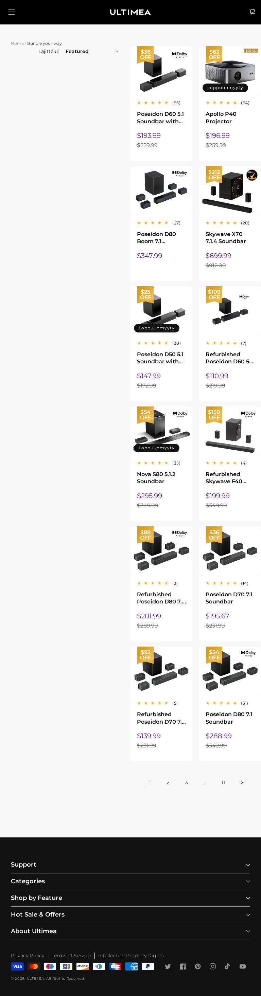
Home (17, 43)
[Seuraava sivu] (241, 782)
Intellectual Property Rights (131, 956)
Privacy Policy (28, 956)
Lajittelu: (48, 51)
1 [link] (150, 782)
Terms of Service (71, 956)
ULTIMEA (35, 978)
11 (223, 782)
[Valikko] (11, 12)
